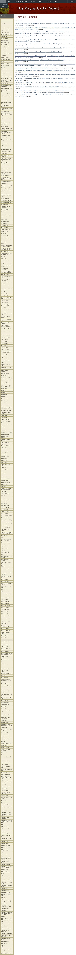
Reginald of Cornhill (5, 581)
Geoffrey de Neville (5, 198)
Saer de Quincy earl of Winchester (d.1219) (5, 718)
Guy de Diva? (3, 256)
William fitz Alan (4, 888)
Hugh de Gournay (4, 341)
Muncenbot (3, 491)
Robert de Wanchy (5, 659)
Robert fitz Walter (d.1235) (6, 673)
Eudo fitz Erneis (4, 153)
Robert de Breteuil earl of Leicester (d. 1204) (6, 626)
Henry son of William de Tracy (6, 320)
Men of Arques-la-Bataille (6, 452)
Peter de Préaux (4, 513)
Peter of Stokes (4, 525)
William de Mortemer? (5, 847)
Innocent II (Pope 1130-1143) (5, 365)
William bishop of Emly (5, 810)
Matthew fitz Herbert (5, 442)
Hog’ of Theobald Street (6, 328)
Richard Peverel (4, 613)
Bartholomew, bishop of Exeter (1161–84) (6, 86)
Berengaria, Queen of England (5, 91)
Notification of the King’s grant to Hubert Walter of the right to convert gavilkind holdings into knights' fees (42, 23)
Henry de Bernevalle (5, 286)
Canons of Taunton (5, 100)
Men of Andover (4, 449)
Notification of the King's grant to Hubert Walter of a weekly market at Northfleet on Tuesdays (39, 52)
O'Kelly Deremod (4, 495)
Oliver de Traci (4, 503)
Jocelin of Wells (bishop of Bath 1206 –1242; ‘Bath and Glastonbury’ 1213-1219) (7, 379)
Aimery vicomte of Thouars (6, 53)
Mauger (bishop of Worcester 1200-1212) (5, 445)
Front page (4, 4)
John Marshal (4, 396)
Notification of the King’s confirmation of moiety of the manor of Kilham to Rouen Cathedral (39, 60)
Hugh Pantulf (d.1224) (5, 360)
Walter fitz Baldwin (5, 790)
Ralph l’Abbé (3, 550)
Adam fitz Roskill (4, 38)
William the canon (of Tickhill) (5, 946)
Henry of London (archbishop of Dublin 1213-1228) (6, 313)
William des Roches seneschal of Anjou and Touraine (6, 872)
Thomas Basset (4, 760)
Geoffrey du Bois (4, 204)
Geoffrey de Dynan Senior (6, 181)
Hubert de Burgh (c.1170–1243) (6, 331)
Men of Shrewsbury (5, 480)
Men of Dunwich (4, 460)
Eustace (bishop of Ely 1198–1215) (5, 156)
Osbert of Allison (4, 509)
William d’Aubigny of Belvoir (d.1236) (6, 883)
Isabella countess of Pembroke (5, 371)
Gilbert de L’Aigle (4, 231)
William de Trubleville (5, 864)
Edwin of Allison (4, 126)
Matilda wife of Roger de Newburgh (6, 437)
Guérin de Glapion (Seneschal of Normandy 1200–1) (6, 259)
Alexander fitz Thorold (5, 59)
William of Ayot (4, 916)
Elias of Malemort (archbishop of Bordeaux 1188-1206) (6, 132)
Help (2, 6)
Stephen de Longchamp (6, 743)
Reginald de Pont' (4, 574)
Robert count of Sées (5, 621)
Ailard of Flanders (4, 49)
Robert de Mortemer (5, 646)
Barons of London (4, 83)
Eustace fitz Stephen (5, 168)
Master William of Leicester (6, 432)
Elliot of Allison (4, 137)
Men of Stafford (4, 484)
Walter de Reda (4, 788)
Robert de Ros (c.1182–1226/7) (6, 649)
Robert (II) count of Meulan (6, 615)
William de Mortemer (5, 845)
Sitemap (71, 1)
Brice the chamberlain (5, 93)
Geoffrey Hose (4, 211)
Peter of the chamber (5, 527)
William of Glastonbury (5, 923)
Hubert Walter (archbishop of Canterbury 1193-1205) (6, 335)
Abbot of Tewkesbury (5, 32)
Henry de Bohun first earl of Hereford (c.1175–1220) (6, 289)
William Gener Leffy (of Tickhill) (5, 895)
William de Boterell (5, 828)
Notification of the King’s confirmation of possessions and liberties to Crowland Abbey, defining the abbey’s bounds (45, 74)
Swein (2, 754)
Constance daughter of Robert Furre (6, 106)
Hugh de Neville (4, 345)
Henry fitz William (4, 302)
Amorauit (3, 67)
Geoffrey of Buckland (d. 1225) (6, 217)
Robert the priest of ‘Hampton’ (5, 692)
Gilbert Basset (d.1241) (6, 229)
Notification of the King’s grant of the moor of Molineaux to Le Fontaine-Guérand (36, 86)
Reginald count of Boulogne (7, 572)
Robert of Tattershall (5, 683)
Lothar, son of (4, 415)
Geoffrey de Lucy (4, 183)
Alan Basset (3, 55)
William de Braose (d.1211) (6, 831)
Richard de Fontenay (5, 597)
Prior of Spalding (4, 535)
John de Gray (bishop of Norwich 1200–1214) (6, 386)
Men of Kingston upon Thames (5, 465)
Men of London (4, 471)
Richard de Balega (5, 591)
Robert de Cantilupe (5, 628)
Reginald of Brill (4, 579)
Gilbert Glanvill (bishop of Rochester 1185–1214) (6, 238)
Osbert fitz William (5, 507)
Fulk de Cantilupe (4, 170)
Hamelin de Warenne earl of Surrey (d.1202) (7, 266)
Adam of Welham (4, 44)
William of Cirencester (5, 921)
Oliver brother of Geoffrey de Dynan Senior (6, 501)
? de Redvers (3, 23)
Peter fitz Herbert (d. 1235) (6, 523)
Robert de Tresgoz (5, 651)
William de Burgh (4, 833)
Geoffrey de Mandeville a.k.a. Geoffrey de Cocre (6, 188)
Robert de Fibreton (5, 637)
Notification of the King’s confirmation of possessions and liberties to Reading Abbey (38, 48)
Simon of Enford (4, 732)
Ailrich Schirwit (4, 51)
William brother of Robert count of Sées (6, 815)
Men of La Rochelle (5, 467)
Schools (49, 1)
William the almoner (5, 943)
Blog (56, 1)
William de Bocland (5, 826)
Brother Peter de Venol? (6, 96)
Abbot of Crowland (5, 30)
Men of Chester (4, 458)
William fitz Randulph (5, 892)
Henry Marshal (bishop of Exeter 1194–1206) (6, 305)
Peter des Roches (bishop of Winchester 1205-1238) (6, 520)
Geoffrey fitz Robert (5, 209)
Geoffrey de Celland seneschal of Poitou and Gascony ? (6, 178)
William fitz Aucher (5, 890)
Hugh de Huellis (4, 343)
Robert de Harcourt (5, 639)
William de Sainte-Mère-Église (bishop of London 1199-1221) (6, 858)
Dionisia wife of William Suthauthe (6, 118)
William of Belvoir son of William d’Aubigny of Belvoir (6, 919)
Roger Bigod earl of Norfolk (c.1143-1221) (6, 695)
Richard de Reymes (5, 603)
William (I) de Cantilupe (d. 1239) (6, 808)
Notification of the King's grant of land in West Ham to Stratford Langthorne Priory (36, 36)
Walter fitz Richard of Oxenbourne (5, 793)
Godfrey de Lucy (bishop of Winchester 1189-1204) (6, 249)
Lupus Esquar (4, 417)
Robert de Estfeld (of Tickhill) (5, 633)
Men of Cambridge (5, 456)
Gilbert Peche (4, 243)
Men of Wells (3, 486)
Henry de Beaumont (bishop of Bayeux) (6, 283)
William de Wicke (4, 869)
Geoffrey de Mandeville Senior (6, 191)
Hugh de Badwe (4, 339)
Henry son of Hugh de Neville (5, 317)
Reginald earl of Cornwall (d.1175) (6, 577)
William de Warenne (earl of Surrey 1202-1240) (6, 867)
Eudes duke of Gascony (6, 151)
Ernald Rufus (3, 147)
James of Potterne (5, 373)
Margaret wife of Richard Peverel (6, 422)
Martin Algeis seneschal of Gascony (6, 425)
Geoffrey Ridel (4, 219)
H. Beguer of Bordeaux (5, 263)
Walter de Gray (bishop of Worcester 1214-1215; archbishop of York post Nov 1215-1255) (6, 782)
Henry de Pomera (4, 295)
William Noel (3, 910)
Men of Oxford (4, 476)
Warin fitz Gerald (4, 800)
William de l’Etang (4, 841)
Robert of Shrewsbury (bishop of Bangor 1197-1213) (6, 680)
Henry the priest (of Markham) (5, 323)
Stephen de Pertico (5, 745)
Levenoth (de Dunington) (6, 410)
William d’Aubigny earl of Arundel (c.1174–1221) (6, 880)
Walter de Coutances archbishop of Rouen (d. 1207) (6, 777)
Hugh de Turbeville (5, 349)
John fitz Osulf (4, 394)
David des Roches (5, 111)
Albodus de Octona (5, 57)
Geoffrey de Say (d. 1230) (6, 200)
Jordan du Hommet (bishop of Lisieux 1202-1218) (6, 408)
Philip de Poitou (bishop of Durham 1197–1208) (6, 533)
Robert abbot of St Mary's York (6, 619)
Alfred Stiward (4, 61)
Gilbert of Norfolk (4, 241)
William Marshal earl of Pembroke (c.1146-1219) (6, 906)
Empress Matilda (4, 142)
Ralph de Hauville (4, 548)
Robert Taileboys (4, 689)
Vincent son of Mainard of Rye (6, 770)
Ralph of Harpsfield (5, 552)
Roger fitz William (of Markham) (5, 711)
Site (3, 1)
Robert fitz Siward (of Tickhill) (5, 671)
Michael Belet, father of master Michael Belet (6, 489)
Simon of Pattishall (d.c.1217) (5, 735)
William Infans (4, 897)
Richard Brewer (4, 589)
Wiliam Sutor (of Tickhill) (6, 804)
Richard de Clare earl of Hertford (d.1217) (6, 595)
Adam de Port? (4, 36)
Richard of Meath (4, 611)
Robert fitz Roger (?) (5, 668)
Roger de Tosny (4, 706)
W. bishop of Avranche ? (6, 774)
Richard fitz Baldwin (5, 609)
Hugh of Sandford (4, 354)
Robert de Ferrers (4, 635)
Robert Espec (4, 661)
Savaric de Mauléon (5, 722)
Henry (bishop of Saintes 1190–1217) (6, 280)
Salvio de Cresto (4, 720)
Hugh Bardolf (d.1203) (5, 337)
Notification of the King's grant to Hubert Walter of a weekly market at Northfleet (36, 70)
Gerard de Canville (5, 221)
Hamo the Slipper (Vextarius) (4, 269)
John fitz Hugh (4, 392)
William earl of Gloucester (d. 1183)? (6, 886)
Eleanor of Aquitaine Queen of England (6, 129)
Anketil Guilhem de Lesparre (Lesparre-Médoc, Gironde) (6, 73)
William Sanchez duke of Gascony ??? (6, 936)
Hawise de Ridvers (5, 274)
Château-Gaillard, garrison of (6, 103)
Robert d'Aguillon (4, 623)
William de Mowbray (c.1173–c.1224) (5, 850)
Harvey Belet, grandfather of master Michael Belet (6, 272)
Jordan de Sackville (5, 405)
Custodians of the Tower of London (6, 109)
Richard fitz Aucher (5, 607)
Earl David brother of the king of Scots (6, 124)
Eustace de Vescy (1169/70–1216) (5, 163)
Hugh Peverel (4, 362)
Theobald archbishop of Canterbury (6, 757)
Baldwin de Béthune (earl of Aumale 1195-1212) (6, 81)
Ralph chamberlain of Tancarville (5, 543)
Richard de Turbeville (5, 605)
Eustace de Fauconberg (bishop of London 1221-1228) (6, 159)
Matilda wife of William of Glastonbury (6, 440)
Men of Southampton (5, 482)
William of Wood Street (5, 928)
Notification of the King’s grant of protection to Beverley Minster (31, 68)
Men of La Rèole (4, 469)
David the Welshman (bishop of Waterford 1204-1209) (6, 114)
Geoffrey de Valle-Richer (6, 202)
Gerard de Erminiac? (5, 223)
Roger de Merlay (4, 700)
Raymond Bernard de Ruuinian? (5, 569)
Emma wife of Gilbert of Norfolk (6, 140)
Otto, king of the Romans (6, 511)
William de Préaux (4, 852)
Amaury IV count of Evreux (6, 65)
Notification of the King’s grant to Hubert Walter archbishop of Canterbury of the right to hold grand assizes (43, 95)
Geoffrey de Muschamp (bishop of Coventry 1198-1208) (6, 195)
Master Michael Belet (5, 430)
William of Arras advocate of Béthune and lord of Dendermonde (6, 913)
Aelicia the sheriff (4, 46)
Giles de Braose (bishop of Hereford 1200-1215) (6, 246)
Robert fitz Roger (4, 666)
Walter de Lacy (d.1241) (6, 786)
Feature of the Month (21, 1)
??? (1, 26)
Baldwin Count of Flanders (6, 78)
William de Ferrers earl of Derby (6, 836)
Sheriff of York (4, 727)
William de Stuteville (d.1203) (5, 862)
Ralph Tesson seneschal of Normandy (6, 557)
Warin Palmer (4, 802)
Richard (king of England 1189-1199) (6, 584)
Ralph (2, 537)
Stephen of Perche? (5, 747)
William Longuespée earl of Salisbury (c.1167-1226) (6, 900)
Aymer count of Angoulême (6, 76)
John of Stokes (4, 400)
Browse (33, 1)
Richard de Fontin (4, 599)
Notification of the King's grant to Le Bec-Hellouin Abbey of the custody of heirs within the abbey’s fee (42, 82)
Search (41, 1)
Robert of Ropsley (4, 677)
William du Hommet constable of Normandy (6, 876)
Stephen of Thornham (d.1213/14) (5, 750)
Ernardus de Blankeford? (6, 149)
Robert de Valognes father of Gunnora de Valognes (6, 654)
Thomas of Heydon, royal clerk (6, 767)
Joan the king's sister (5, 375)
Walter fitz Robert (4, 795)
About (9, 1)
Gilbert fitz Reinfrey (5, 235)
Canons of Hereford (5, 98)
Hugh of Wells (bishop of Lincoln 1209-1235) (6, 357)
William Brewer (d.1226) (6, 812)
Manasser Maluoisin (5, 419)
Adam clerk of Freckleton (6, 34)
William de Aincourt (5, 824)
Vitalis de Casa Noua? (5, 772)
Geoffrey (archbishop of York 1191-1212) (6, 173)
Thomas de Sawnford (5, 762)
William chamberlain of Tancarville (6, 818)
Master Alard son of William (6, 428)
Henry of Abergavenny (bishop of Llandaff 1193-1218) (6, 309)
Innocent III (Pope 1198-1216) (6, 368)
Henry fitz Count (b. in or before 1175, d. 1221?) (6, 298)
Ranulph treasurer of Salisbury (5, 566)
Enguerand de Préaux (5, 145)
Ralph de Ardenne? (5, 546)
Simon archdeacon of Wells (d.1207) (6, 730)
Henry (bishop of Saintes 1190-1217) (6, 277)
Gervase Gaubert (4, 227)
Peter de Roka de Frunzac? (6, 515)
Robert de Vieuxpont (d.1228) (5, 657)
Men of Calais (4, 454)
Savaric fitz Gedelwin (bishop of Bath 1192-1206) (6, 725)
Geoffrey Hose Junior (5, 213)
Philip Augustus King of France (6, 530)
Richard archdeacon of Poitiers (6, 587)
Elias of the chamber (5, 135)
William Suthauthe (5, 941)
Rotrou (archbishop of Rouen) (5, 715)
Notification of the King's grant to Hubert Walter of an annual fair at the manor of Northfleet (39, 78)
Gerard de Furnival (5, 225)
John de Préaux (4, 390)
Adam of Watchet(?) (5, 42)
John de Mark (4, 388)
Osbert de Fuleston (5, 505)
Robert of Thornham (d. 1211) (6, 686)
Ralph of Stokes (4, 554)
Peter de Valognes (5, 517)
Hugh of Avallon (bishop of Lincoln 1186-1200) (6, 352)
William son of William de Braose (6, 939)
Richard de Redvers (5, 601)
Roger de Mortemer (5, 702)
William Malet (4, 903)
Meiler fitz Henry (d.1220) (6, 447)
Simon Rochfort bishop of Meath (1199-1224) (6, 739)
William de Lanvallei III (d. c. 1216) (6, 839)
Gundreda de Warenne (5, 251)
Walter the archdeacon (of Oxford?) (6, 798)
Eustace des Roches (5, 165)
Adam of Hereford (4, 40)
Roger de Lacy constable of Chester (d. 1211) (6, 698)
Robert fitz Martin (4, 664)
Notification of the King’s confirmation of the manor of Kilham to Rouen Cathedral (36, 44)
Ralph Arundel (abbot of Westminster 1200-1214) (6, 540)
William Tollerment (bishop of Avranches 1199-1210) (6, 953)
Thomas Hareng (4, 764)
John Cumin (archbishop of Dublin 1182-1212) (6, 383)
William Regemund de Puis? (7, 933)
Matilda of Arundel (5, 434)
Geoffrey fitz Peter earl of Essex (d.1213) (6, 207)
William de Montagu (5, 843)
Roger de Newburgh (5, 704)
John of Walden (4, 402)
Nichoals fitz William (5, 493)
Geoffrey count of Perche (6, 175)
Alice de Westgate (5, 63)
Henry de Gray (4, 291)
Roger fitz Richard (4, 708)
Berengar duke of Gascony (6, 88)
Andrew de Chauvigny (5, 69)
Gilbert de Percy (4, 233)
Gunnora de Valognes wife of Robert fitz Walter (6, 254)
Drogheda (3, 121)
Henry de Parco (4, 293)
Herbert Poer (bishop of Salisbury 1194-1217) (5, 326)
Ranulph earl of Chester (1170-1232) (6, 563)
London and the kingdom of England (6, 413)
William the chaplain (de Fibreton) (6, 950)
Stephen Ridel (4, 752)
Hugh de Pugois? (4, 347)
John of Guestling (4, 398)
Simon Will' (3, 741)
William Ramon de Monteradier (5, 931)
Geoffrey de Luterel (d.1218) (7, 185)
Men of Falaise (4, 462)
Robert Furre (3, 675)
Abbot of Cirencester (5, 28)
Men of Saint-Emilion (5, 478)
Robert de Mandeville (5, 642)
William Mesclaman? (5, 908)
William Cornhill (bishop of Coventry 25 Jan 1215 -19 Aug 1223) (6, 821)
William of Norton (4, 926)
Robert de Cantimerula (5, 630)
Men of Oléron (4, 473)
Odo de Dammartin (5, 497)
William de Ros (4, 855)
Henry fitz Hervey (4, 300)
